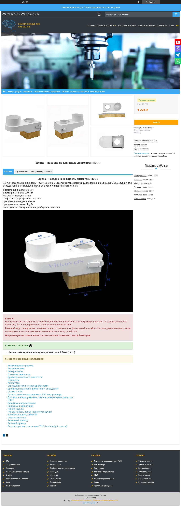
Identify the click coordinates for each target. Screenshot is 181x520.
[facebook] (4, 436)
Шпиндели (27, 91)
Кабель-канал (144, 475)
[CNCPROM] (9, 26)
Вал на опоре (99, 465)
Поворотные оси (17, 417)
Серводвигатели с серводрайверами (28, 385)
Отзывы (9, 475)
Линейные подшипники (20, 405)
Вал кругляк (99, 468)
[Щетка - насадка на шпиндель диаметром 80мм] (144, 216)
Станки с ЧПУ (15, 391)
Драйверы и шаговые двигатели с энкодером (33, 388)
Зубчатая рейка (144, 472)
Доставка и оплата (127, 25)
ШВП (10, 400)
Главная (91, 25)
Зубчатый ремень (145, 465)
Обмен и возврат (146, 25)
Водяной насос (144, 468)
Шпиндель (54, 472)
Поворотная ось (145, 479)
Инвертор (54, 475)
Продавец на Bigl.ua (91, 498)
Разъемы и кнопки (146, 482)
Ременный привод (18, 420)
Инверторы (14, 382)
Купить (156, 122)
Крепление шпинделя (103, 486)
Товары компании (13, 465)
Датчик (53, 486)
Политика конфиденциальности (105, 500)
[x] (7, 436)
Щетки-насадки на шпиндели (47, 91)
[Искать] (176, 14)
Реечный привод (17, 423)
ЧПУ (7, 461)
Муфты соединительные (104, 479)
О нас (171, 25)
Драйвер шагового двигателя (62, 468)
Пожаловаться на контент (81, 500)
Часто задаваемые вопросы (17, 479)
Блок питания (55, 482)
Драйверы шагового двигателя (25, 377)
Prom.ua (103, 495)
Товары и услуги (106, 25)
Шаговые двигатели (19, 374)
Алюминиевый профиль (21, 365)
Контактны (10, 468)
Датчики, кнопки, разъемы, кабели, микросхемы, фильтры (40, 397)
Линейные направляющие (22, 403)
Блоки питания (16, 368)
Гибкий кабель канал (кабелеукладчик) (30, 411)
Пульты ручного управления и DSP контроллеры (35, 394)
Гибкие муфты (16, 408)
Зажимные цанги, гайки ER (22, 414)
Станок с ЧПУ (55, 479)
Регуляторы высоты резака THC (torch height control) (37, 426)
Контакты (162, 25)
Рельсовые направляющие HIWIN (108, 461)
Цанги (96, 482)
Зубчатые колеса (145, 461)
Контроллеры (15, 371)
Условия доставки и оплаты (17, 472)
